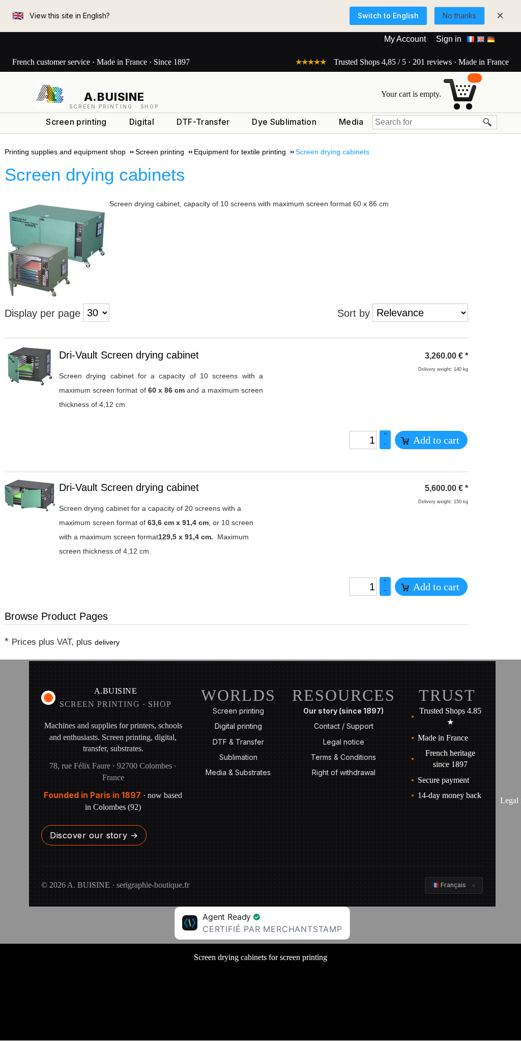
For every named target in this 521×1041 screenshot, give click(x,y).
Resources (343, 695)
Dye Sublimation (284, 122)
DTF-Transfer (203, 122)
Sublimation (238, 757)
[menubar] (204, 124)
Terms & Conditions (343, 757)
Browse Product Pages (56, 616)
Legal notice (343, 741)
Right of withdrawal (343, 772)
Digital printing (238, 726)
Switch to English (388, 15)
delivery (107, 642)
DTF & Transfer (238, 741)
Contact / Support (343, 726)
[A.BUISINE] (50, 94)
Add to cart (435, 440)
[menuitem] (76, 122)
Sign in (448, 39)
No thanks (459, 15)
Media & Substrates (238, 772)
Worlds (238, 695)
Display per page (42, 313)
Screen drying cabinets (95, 174)
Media (351, 122)
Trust (447, 695)
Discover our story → (94, 835)
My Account (405, 39)
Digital (141, 122)
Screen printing (76, 122)
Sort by (353, 313)
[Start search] (488, 122)
